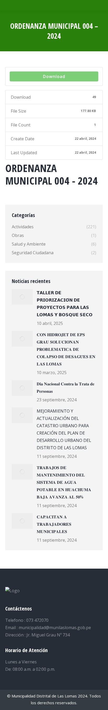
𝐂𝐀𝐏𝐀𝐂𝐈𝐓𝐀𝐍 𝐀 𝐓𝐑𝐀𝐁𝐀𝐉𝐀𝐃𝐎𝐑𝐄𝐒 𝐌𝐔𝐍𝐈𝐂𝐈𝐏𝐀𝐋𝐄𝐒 (54, 524)
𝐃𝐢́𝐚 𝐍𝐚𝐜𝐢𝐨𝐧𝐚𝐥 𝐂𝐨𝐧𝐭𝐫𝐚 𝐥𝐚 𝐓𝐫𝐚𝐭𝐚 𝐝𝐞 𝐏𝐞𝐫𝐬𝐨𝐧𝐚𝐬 (65, 387)
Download (54, 76)
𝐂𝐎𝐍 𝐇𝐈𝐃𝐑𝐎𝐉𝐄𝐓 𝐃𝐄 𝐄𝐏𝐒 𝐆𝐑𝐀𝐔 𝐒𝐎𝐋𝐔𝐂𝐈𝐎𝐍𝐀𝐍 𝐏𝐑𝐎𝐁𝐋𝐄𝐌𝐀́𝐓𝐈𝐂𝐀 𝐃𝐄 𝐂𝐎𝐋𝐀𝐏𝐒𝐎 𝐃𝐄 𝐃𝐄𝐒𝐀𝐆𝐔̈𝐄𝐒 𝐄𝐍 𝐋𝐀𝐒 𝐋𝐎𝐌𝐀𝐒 (66, 349)
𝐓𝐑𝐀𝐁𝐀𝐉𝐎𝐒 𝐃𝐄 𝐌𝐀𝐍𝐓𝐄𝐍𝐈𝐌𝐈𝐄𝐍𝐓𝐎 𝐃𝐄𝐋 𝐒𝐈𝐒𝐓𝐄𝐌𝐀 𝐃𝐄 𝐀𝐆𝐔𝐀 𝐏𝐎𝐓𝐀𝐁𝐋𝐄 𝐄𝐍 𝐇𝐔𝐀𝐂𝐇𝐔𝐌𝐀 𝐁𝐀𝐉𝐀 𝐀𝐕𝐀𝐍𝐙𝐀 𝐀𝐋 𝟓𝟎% (64, 482)
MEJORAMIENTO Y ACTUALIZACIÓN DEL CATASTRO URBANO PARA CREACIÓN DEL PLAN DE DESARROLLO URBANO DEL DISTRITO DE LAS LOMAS (64, 429)
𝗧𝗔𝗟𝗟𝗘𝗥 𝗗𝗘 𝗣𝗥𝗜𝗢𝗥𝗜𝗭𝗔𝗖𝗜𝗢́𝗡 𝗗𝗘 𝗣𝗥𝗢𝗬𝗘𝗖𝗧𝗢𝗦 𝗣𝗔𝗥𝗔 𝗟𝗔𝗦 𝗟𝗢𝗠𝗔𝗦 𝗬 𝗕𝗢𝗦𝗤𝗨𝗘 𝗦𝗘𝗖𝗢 (65, 304)
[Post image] (22, 297)
